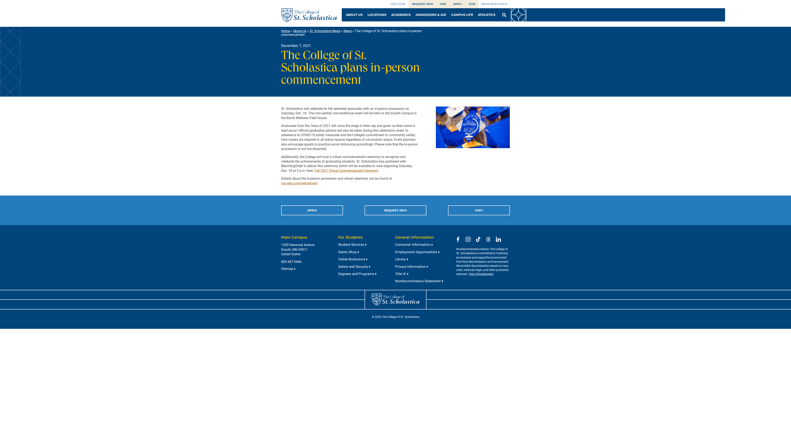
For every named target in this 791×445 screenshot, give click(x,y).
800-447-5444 (291, 262)
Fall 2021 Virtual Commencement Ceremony (346, 171)
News (348, 31)
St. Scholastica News (325, 31)
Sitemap (287, 269)
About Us (299, 31)
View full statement (481, 274)
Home (285, 31)
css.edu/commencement (299, 183)
